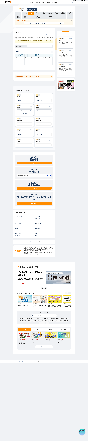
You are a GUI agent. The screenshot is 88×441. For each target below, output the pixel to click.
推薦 (38, 320)
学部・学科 (17, 218)
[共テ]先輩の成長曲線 (38, 318)
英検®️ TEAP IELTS (38, 223)
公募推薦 (34, 320)
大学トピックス (53, 23)
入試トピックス (44, 23)
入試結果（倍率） (18, 230)
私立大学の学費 (42, 322)
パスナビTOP (15, 361)
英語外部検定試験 (23, 320)
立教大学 (22, 10)
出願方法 (57, 318)
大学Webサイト (28, 23)
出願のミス (63, 318)
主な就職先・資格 (37, 218)
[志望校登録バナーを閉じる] (85, 429)
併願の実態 (66, 320)
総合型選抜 (17, 228)
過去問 (36, 233)
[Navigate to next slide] (45, 288)
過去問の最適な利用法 (29, 318)
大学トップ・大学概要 (18, 216)
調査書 (47, 322)
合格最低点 (36, 230)
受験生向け (37, 23)
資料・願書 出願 (17, 235)
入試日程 (36, 225)
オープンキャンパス (18, 223)
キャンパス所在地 (37, 216)
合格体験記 (36, 235)
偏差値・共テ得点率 (18, 233)
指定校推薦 (29, 320)
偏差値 (67, 318)
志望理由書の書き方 (44, 320)
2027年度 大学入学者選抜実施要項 (49, 318)
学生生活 (60, 23)
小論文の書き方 (51, 320)
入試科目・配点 (17, 225)
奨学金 (36, 221)
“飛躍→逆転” (22, 318)
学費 (15, 221)
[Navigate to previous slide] (42, 288)
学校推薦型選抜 (37, 228)
